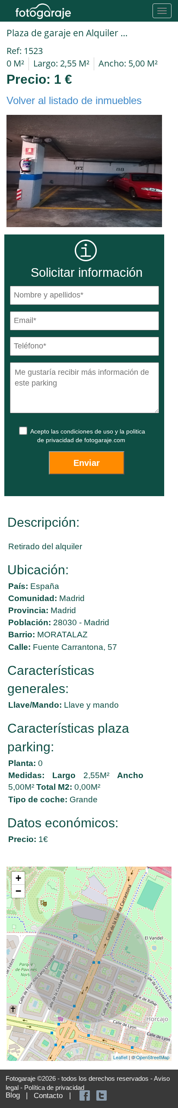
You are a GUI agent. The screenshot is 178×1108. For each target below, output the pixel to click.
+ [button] (18, 878)
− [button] (18, 891)
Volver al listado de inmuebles (74, 100)
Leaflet (120, 1057)
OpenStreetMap (152, 1057)
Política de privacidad (54, 1087)
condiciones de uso (87, 431)
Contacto (48, 1096)
